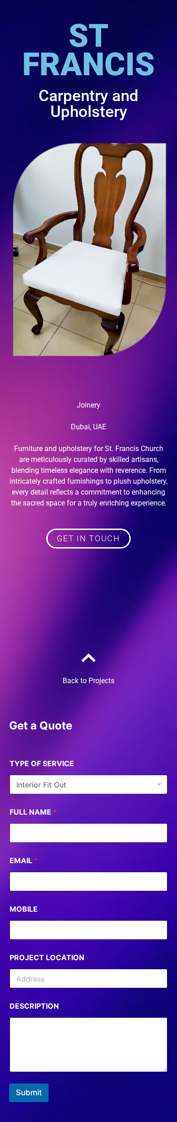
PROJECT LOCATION (47, 957)
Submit (29, 1092)
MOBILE (24, 909)
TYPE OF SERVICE (42, 763)
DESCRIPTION (34, 1006)
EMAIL (24, 860)
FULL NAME (33, 812)
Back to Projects (88, 680)
